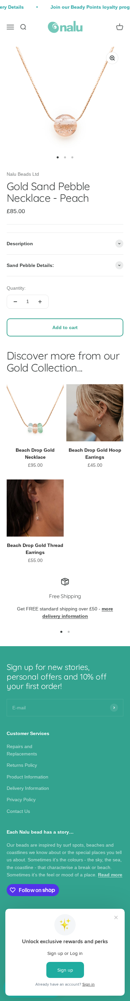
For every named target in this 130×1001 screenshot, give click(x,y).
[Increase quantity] (40, 301)
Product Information (27, 776)
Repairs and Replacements (22, 750)
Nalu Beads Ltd (23, 174)
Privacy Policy (21, 799)
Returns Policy (22, 765)
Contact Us (18, 811)
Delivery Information (28, 788)
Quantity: (16, 288)
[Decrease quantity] (15, 301)
